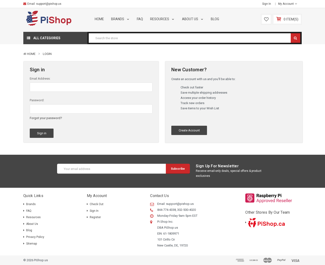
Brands (118, 19)
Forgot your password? (46, 118)
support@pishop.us (48, 3)
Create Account (189, 130)
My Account (286, 3)
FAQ (140, 19)
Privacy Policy (35, 237)
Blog (215, 19)
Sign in (266, 3)
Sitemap (31, 243)
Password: (37, 100)
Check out (96, 204)
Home (99, 19)
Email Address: (40, 78)
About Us (190, 19)
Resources (160, 19)
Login (47, 54)
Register (95, 217)
